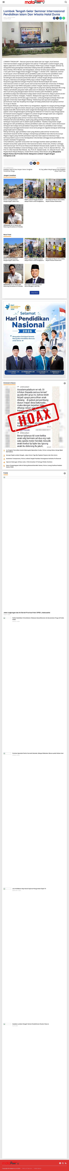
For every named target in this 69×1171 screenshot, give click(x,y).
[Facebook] (31, 163)
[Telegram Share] (60, 18)
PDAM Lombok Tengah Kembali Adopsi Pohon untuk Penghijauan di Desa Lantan (34, 200)
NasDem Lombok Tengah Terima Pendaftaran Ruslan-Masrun (30, 1024)
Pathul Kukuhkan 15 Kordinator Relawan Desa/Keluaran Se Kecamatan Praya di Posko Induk (38, 618)
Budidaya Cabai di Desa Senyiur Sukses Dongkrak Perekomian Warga (18, 169)
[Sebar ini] (54, 18)
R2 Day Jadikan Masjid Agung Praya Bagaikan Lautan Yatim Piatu (52, 169)
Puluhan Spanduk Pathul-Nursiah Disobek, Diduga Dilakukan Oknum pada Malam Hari (37, 753)
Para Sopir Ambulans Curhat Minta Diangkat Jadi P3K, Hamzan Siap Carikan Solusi (33, 285)
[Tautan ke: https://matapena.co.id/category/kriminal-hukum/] (65, 383)
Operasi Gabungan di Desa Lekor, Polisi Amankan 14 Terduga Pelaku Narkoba (29, 462)
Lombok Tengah (7, 18)
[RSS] (37, 163)
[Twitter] (34, 163)
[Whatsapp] (63, 18)
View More (34, 292)
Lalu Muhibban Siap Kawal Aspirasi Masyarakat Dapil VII (29, 888)
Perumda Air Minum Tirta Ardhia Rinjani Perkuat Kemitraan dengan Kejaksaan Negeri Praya (55, 200)
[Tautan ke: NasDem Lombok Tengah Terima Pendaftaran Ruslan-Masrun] (7, 1090)
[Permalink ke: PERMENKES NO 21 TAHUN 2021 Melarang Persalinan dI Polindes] (13, 214)
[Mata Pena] (35, 2)
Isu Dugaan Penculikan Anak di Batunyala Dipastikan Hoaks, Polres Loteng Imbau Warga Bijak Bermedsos (34, 450)
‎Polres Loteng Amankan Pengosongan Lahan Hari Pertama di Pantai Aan (11, 200)
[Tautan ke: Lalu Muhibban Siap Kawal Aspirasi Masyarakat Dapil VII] (7, 955)
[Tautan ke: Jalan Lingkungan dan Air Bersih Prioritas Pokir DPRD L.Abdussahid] (34, 543)
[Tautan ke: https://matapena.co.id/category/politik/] (65, 473)
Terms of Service (27, 1168)
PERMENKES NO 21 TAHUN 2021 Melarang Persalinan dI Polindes (13, 226)
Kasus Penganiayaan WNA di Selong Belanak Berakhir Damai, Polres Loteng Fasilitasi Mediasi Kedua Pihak (34, 466)
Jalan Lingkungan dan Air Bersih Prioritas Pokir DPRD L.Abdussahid (27, 613)
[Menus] (3, 2)
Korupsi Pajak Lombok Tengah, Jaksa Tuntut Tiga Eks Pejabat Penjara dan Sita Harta (31, 455)
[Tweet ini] (57, 18)
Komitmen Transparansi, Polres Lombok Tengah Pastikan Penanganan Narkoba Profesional (33, 458)
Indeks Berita (37, 1168)
